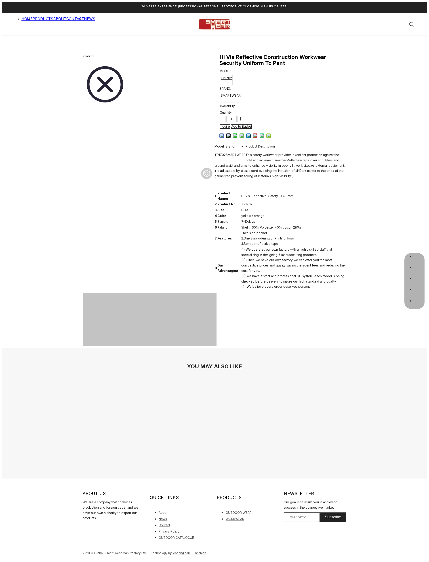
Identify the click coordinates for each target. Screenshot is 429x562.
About (163, 512)
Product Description (260, 146)
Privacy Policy (169, 531)
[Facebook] (90, 526)
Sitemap (200, 553)
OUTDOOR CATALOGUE (176, 537)
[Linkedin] (84, 526)
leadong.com (181, 553)
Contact (164, 525)
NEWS (89, 19)
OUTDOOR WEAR (239, 512)
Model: (219, 146)
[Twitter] (98, 526)
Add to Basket (241, 126)
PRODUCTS (43, 19)
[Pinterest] (121, 526)
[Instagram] (113, 526)
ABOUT (59, 19)
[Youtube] (105, 526)
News (163, 519)
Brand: (230, 146)
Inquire (225, 126)
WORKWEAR (235, 519)
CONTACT (75, 19)
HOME (27, 19)
